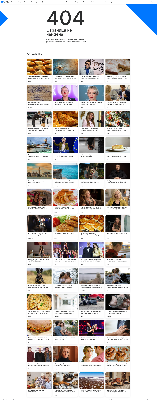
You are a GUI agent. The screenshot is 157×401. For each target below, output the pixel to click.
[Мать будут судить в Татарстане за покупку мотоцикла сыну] (91, 306)
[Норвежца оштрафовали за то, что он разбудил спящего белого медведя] (91, 280)
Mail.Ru (3, 399)
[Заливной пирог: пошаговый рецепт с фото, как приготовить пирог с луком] (39, 332)
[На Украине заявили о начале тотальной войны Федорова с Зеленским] (117, 175)
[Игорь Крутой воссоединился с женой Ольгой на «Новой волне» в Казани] (91, 254)
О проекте (92, 399)
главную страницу (64, 43)
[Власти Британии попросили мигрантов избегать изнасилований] (39, 175)
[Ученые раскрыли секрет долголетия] (39, 384)
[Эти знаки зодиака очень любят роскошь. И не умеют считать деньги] (117, 201)
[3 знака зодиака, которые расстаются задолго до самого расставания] (91, 358)
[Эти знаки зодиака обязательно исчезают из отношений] (117, 227)
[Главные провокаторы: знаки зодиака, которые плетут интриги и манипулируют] (117, 97)
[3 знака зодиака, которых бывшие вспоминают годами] (39, 201)
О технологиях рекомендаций (103, 399)
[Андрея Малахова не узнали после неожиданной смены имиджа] (91, 71)
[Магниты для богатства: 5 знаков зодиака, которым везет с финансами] (65, 358)
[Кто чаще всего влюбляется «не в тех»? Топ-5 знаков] (39, 254)
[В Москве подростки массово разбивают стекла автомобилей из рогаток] (65, 71)
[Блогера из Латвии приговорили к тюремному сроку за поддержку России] (117, 306)
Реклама (15, 399)
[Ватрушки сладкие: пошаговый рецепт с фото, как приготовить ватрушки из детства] (117, 358)
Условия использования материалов (136, 399)
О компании (9, 399)
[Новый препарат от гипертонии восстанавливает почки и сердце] (117, 332)
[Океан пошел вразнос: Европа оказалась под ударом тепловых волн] (65, 175)
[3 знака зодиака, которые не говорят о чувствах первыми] (91, 175)
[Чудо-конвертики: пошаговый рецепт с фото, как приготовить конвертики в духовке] (39, 71)
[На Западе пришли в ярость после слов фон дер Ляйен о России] (65, 149)
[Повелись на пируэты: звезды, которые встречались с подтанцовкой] (91, 332)
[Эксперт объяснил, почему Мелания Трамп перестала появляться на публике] (91, 123)
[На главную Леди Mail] (6, 2)
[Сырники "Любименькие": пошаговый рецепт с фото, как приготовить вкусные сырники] (65, 201)
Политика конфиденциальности (118, 399)
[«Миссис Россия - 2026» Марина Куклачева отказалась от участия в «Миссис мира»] (65, 254)
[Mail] (2, 2)
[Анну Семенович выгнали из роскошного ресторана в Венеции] (65, 97)
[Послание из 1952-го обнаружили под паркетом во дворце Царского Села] (39, 97)
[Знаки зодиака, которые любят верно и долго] (65, 332)
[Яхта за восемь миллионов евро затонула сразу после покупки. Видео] (39, 149)
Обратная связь (150, 399)
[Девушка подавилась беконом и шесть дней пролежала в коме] (65, 306)
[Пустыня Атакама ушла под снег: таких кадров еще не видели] (91, 384)
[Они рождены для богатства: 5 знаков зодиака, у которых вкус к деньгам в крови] (91, 201)
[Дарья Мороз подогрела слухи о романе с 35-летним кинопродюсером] (91, 97)
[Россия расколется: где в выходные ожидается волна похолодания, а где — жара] (39, 280)
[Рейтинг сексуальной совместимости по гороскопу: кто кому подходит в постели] (117, 280)
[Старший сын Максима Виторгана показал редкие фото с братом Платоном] (39, 358)
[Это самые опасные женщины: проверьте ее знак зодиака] (65, 280)
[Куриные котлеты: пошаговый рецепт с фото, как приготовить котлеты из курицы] (65, 227)
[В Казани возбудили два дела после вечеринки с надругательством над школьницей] (91, 149)
